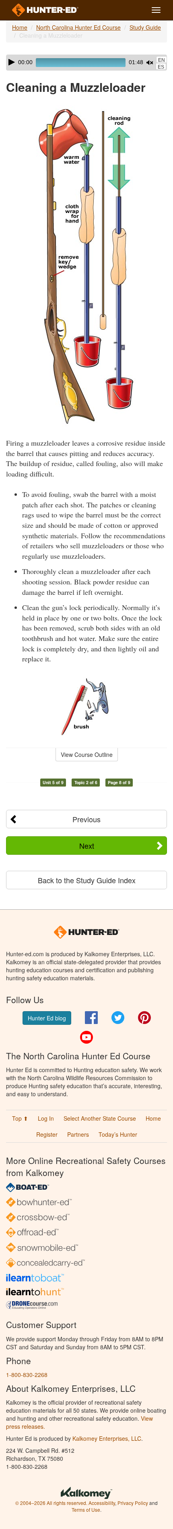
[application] (86, 63)
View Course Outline (87, 754)
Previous (86, 819)
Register (47, 1134)
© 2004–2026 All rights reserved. (51, 1502)
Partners (78, 1134)
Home (19, 27)
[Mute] (149, 62)
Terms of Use (86, 1509)
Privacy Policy (132, 1502)
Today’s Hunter (118, 1134)
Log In (46, 1118)
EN (161, 60)
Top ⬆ (20, 1118)
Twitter (117, 1017)
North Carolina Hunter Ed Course (78, 27)
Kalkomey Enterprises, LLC (106, 1438)
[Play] (11, 62)
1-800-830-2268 (26, 1375)
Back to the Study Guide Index (87, 880)
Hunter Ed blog (47, 1018)
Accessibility (102, 1502)
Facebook (91, 1017)
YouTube (86, 1037)
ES (161, 67)
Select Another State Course (100, 1118)
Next (86, 845)
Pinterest (144, 1017)
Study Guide (145, 27)
